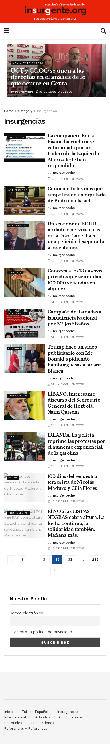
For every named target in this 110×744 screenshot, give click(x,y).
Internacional (15, 717)
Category (25, 111)
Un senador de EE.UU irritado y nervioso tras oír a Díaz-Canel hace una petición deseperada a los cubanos (76, 235)
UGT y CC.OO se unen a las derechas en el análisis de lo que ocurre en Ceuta (48, 77)
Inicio (8, 712)
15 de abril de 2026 (67, 179)
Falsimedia (16, 137)
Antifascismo (18, 190)
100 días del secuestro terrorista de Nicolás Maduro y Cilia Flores (72, 482)
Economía (14, 272)
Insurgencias (47, 111)
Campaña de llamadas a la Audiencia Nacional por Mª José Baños (74, 317)
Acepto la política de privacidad (42, 632)
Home (8, 111)
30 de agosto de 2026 (55, 91)
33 (70, 559)
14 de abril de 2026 (67, 302)
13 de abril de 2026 (67, 425)
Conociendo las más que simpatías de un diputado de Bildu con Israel (77, 194)
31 (45, 559)
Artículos (42, 717)
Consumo (14, 348)
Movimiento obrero (27, 63)
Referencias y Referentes (25, 728)
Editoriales (13, 723)
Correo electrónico (26, 613)
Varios (13, 478)
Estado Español (35, 712)
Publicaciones (42, 723)
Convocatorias (71, 717)
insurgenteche (23, 91)
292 (95, 559)
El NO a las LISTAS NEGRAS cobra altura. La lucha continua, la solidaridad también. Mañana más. (76, 523)
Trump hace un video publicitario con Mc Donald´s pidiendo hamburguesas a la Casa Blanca (75, 359)
